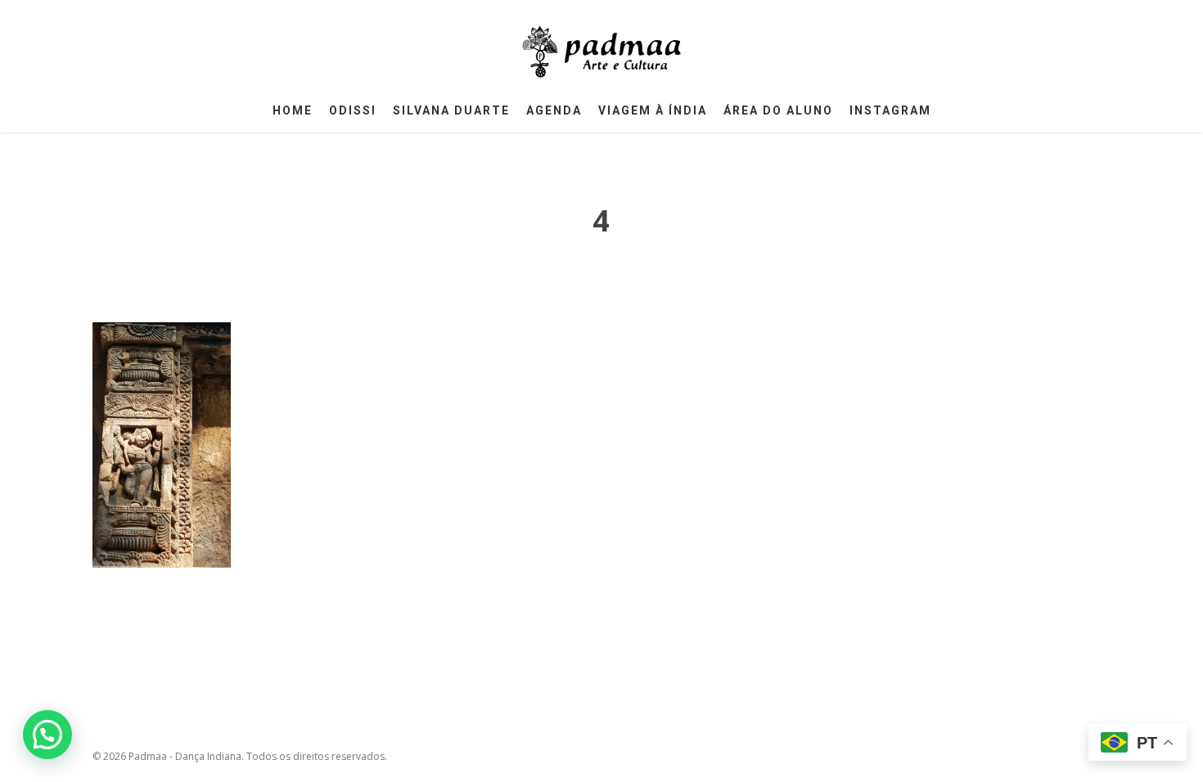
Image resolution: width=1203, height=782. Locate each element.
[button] (47, 734)
